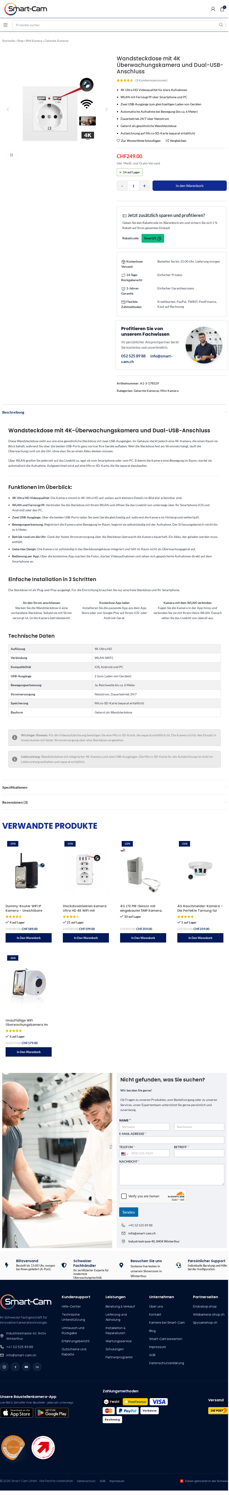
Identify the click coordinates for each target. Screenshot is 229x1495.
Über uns (156, 1306)
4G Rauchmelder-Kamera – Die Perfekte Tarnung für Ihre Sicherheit (200, 910)
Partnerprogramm (119, 1357)
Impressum (157, 1347)
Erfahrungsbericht (76, 1341)
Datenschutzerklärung (166, 1363)
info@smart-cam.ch (21, 1355)
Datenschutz (86, 1481)
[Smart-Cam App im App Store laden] (16, 1413)
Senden (129, 1212)
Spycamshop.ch (205, 1322)
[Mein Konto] (213, 8)
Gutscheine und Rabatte (74, 1351)
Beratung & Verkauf (120, 1306)
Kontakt (155, 1314)
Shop (20, 40)
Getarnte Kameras (57, 40)
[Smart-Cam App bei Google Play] (51, 1413)
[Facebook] (15, 1367)
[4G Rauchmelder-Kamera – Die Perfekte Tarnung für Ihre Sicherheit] (200, 870)
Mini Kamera (34, 40)
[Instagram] (4, 1367)
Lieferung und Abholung (116, 1317)
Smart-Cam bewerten (165, 1339)
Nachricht (129, 1161)
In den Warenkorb (190, 185)
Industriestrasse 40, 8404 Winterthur (26, 1335)
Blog (152, 1331)
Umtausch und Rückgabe (73, 1330)
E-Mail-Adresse (132, 1134)
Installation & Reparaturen (115, 1330)
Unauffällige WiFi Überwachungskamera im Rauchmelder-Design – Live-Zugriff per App (29, 1027)
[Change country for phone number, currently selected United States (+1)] (124, 1154)
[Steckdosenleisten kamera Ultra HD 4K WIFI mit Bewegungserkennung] (86, 870)
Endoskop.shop (205, 1306)
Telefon (127, 1147)
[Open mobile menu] (5, 24)
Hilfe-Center (71, 1306)
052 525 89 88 (133, 355)
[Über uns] (13, 1447)
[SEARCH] (221, 25)
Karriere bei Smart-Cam (167, 1322)
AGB (152, 1355)
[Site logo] (28, 9)
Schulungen (115, 1349)
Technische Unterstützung (73, 1317)
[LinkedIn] (37, 1367)
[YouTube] (26, 1367)
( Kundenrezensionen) (151, 80)
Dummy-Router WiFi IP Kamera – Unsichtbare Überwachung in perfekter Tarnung (27, 913)
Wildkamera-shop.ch (209, 1314)
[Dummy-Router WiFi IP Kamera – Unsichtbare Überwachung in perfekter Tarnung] (29, 870)
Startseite (8, 40)
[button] (29, 938)
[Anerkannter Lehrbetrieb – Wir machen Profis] (43, 1447)
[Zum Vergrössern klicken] (12, 155)
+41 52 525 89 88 (140, 1225)
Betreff (181, 1147)
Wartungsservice (119, 1341)
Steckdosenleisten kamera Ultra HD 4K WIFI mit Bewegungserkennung (84, 910)
